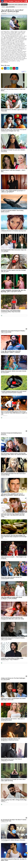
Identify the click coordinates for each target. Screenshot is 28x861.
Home (3, 6)
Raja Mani (4, 13)
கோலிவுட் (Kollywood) (10, 6)
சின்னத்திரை (11, 1)
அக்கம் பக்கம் (17, 1)
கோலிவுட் (6, 1)
